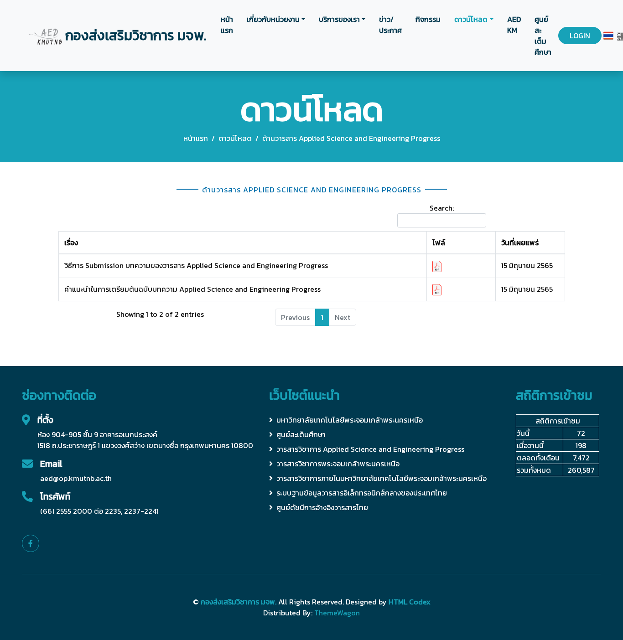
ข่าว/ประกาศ (390, 25)
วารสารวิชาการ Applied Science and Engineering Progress (370, 449)
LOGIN (580, 35)
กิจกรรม (428, 19)
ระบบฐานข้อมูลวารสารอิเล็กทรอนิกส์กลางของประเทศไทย (361, 492)
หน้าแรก (227, 25)
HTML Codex (410, 601)
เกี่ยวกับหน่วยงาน (273, 19)
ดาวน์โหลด (471, 19)
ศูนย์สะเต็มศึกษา (543, 35)
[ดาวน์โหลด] (436, 265)
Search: (442, 207)
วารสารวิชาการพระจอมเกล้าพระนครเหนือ (338, 463)
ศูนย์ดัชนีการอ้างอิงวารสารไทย (322, 507)
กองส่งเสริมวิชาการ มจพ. (238, 601)
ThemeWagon (337, 612)
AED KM (514, 25)
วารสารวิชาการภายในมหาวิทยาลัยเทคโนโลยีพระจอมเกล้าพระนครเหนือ (381, 478)
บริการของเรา (339, 19)
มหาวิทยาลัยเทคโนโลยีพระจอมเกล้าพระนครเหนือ (349, 419)
